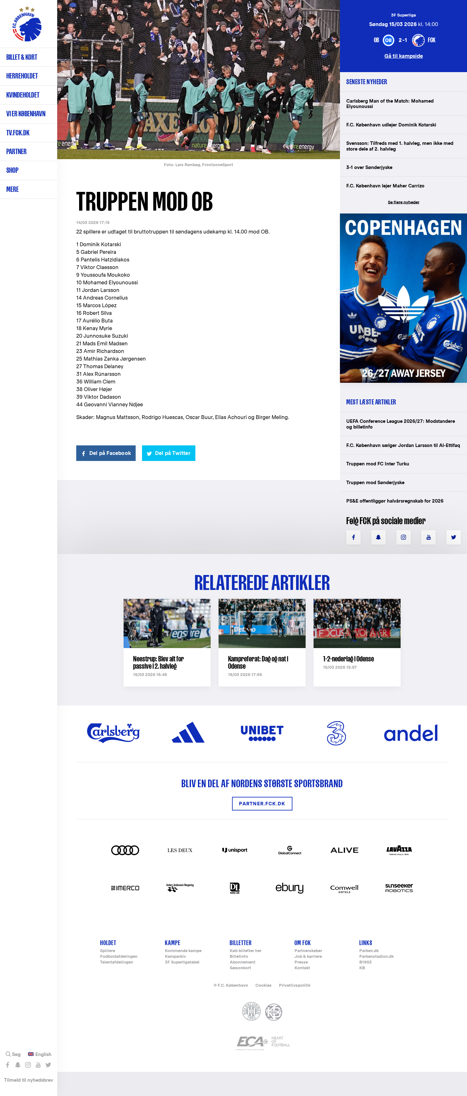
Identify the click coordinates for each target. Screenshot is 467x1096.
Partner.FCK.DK (262, 803)
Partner (16, 151)
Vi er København (25, 113)
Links (365, 943)
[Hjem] (27, 27)
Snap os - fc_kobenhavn (17, 1065)
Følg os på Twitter (48, 1065)
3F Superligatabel (182, 962)
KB (362, 968)
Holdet (108, 943)
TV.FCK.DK (18, 132)
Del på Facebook (110, 453)
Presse (301, 962)
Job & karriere (308, 957)
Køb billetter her (245, 951)
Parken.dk (369, 951)
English (43, 1054)
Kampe (172, 943)
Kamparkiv (175, 957)
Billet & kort (21, 57)
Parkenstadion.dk (376, 957)
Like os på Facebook (7, 1065)
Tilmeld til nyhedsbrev (28, 1080)
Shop (12, 170)
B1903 (365, 962)
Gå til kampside (403, 55)
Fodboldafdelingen (119, 957)
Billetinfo (239, 957)
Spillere (107, 951)
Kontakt (302, 968)
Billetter (241, 943)
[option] (198, 79)
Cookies (263, 985)
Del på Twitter (173, 453)
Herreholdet (22, 75)
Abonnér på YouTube (38, 1065)
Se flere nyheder (403, 202)
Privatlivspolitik (294, 985)
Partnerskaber (308, 951)
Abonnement (242, 962)
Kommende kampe (183, 951)
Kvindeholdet (22, 95)
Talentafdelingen (116, 962)
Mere (12, 189)
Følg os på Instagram (28, 1065)
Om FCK (302, 943)
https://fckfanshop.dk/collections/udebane (399, 216)
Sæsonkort (240, 968)
